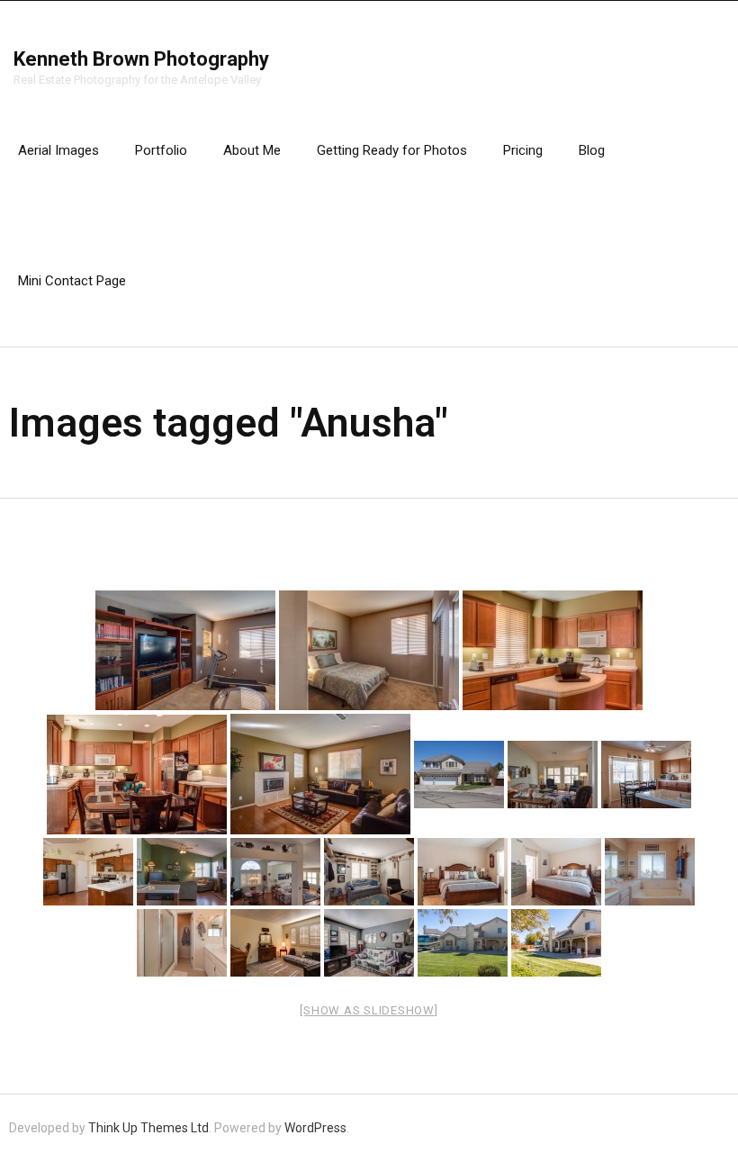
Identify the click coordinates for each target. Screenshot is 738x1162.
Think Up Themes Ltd (148, 1128)
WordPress (315, 1128)
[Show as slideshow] (368, 1010)
